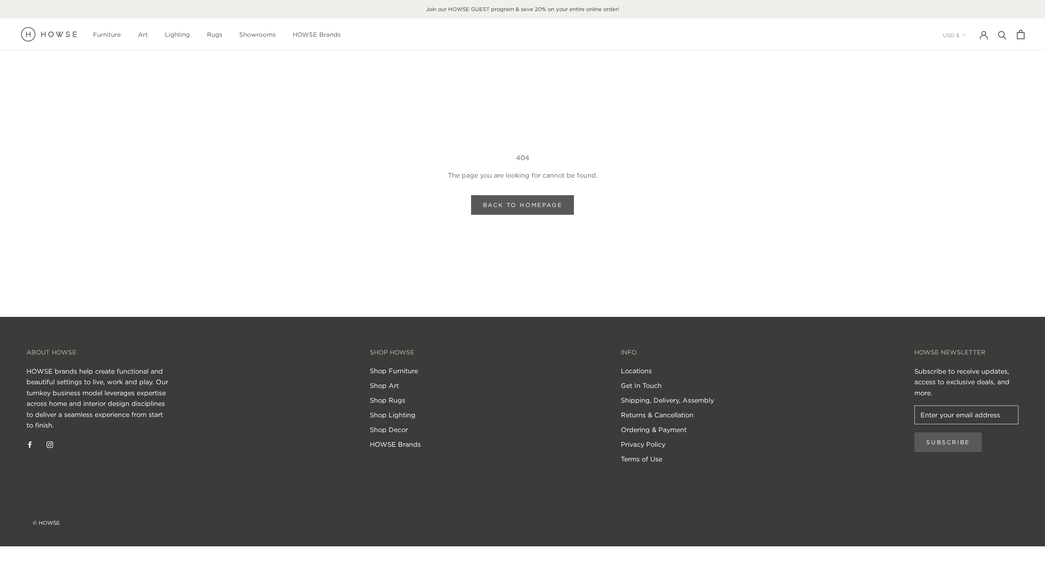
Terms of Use (641, 459)
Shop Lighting (393, 415)
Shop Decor (389, 429)
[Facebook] (30, 444)
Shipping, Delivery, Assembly (667, 400)
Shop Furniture (394, 371)
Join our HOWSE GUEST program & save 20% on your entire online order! (522, 9)
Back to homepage (523, 205)
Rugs (214, 34)
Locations (636, 371)
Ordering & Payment (654, 429)
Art (143, 34)
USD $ (951, 35)
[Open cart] (1021, 34)
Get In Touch (641, 385)
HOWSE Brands (316, 34)
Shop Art (384, 385)
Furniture (107, 34)
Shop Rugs (387, 400)
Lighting (177, 34)
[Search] (1002, 34)
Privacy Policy (643, 444)
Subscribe (948, 442)
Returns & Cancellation (657, 415)
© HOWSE (46, 522)
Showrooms (257, 34)
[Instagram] (50, 444)
